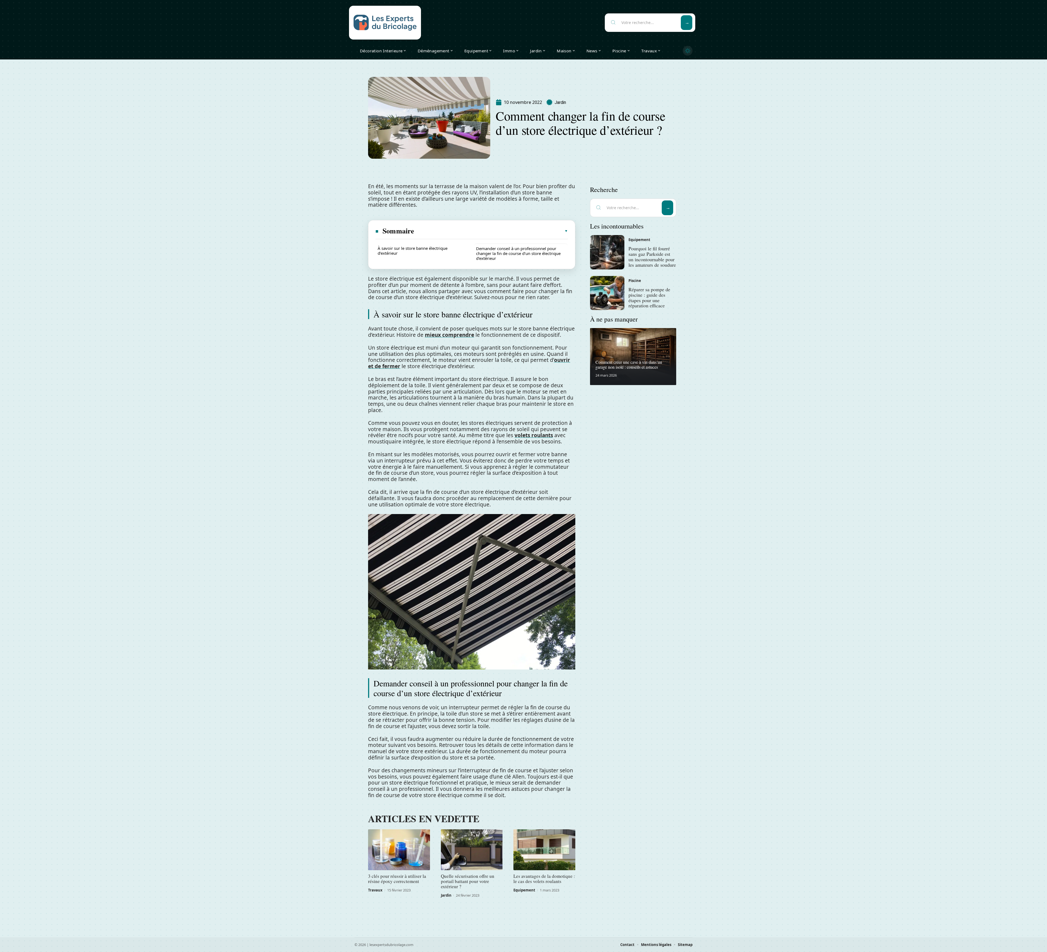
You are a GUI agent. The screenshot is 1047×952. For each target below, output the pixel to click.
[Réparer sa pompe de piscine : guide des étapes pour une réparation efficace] (607, 293)
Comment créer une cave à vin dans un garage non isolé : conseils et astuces (628, 364)
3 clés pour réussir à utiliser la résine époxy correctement (397, 878)
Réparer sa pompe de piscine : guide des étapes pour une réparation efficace (649, 297)
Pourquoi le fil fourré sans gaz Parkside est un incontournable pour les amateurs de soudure (652, 256)
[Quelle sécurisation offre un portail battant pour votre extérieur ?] (472, 849)
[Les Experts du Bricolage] (385, 22)
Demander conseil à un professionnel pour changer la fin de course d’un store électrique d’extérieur (518, 253)
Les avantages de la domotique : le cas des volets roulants (544, 878)
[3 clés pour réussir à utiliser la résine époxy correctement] (399, 849)
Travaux (375, 890)
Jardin (560, 102)
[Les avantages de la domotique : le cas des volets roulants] (544, 849)
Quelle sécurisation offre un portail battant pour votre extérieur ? (467, 881)
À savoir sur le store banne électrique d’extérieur (412, 250)
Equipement (524, 890)
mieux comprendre (449, 334)
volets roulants (534, 435)
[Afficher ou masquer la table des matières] (491, 231)
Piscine (634, 280)
